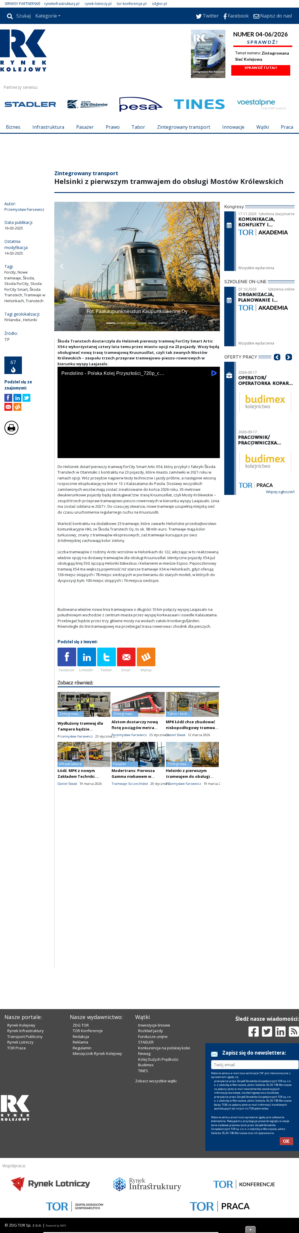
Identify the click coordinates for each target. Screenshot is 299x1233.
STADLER (146, 1141)
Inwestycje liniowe (154, 1124)
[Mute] (95, 487)
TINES (143, 1170)
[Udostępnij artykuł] (17, 433)
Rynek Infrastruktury (25, 1130)
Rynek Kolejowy (21, 1124)
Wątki (262, 127)
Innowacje (233, 127)
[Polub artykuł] (8, 433)
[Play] (65, 487)
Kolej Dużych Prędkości (158, 1158)
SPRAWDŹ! (263, 42)
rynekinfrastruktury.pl (61, 3)
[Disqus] (139, 929)
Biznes (13, 127)
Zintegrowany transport (183, 127)
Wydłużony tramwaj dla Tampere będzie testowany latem (80, 764)
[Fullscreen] (212, 487)
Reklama (80, 1141)
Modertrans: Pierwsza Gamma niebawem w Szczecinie (133, 811)
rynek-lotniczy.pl (98, 3)
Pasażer (85, 127)
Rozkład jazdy (150, 1130)
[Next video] (80, 487)
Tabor (138, 127)
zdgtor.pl (159, 3)
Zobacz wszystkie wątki (156, 1180)
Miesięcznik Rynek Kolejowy (97, 1152)
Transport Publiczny (25, 1135)
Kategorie (46, 16)
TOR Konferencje (88, 1130)
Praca (287, 127)
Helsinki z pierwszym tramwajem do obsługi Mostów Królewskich (188, 811)
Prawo (113, 127)
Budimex (146, 1164)
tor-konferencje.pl (132, 3)
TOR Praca (16, 1147)
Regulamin (82, 1147)
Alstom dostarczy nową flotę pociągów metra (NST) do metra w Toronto (137, 762)
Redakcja (81, 1135)
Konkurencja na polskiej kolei (164, 1147)
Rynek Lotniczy (20, 1141)
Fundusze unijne (153, 1135)
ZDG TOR (81, 1124)
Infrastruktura (48, 127)
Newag (144, 1152)
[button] (61, 301)
